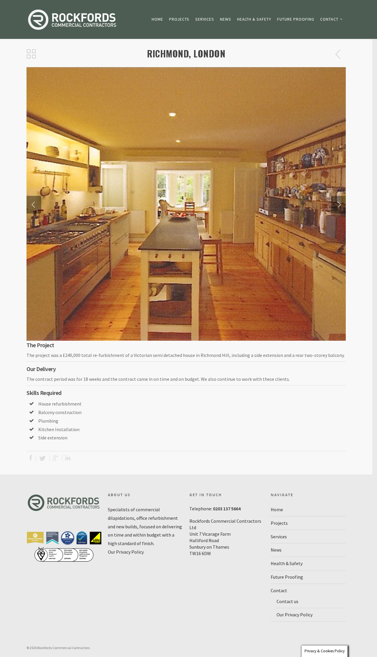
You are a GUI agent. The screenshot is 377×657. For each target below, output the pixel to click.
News (225, 19)
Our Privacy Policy (126, 552)
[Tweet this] (43, 458)
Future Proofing (295, 19)
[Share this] (31, 458)
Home (157, 19)
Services (204, 19)
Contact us (287, 601)
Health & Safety (254, 19)
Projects (179, 19)
